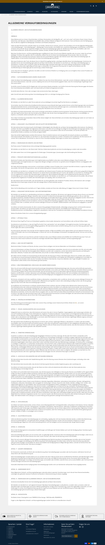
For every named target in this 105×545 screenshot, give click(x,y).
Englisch (10, 528)
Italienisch (11, 533)
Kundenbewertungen (83, 11)
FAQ (27, 526)
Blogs (72, 11)
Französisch (11, 527)
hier (76, 303)
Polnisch (10, 536)
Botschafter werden (48, 526)
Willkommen (4, 14)
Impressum (46, 535)
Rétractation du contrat (49, 537)
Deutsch (10, 530)
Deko (37, 11)
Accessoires (54, 11)
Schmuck (30, 11)
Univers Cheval (15, 543)
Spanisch (10, 531)
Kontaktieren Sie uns (31, 531)
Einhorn (64, 11)
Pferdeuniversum (19, 11)
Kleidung (45, 11)
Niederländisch (12, 534)
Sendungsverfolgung (31, 529)
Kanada (10, 538)
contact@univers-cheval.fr (32, 533)
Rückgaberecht (47, 529)
